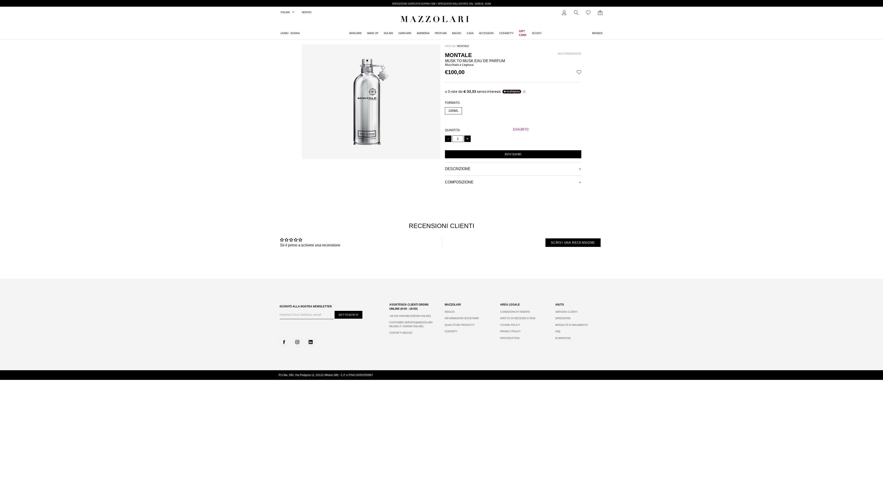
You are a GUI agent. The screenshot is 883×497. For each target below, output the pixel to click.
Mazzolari (436, 20)
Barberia (423, 33)
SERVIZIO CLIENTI (566, 311)
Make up (372, 33)
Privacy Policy (510, 331)
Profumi (441, 33)
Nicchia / (450, 46)
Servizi (306, 12)
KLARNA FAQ (563, 338)
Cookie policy (510, 325)
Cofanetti (506, 33)
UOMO (285, 33)
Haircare (404, 33)
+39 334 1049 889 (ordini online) (410, 316)
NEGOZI (450, 311)
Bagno (456, 33)
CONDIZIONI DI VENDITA (515, 311)
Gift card (522, 33)
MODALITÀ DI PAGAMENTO (571, 325)
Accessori (486, 33)
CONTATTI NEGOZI (400, 332)
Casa (470, 33)
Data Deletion (509, 338)
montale (463, 46)
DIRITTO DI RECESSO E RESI (517, 318)
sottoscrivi (348, 314)
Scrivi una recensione (573, 242)
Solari (388, 33)
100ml (453, 111)
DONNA (295, 33)
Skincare (355, 33)
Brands (597, 33)
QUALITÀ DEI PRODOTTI (459, 325)
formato (452, 102)
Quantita (452, 130)
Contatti (451, 331)
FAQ (557, 331)
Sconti (537, 33)
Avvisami (513, 154)
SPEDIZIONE (563, 318)
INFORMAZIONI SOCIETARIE (462, 318)
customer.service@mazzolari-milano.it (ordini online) (411, 324)
